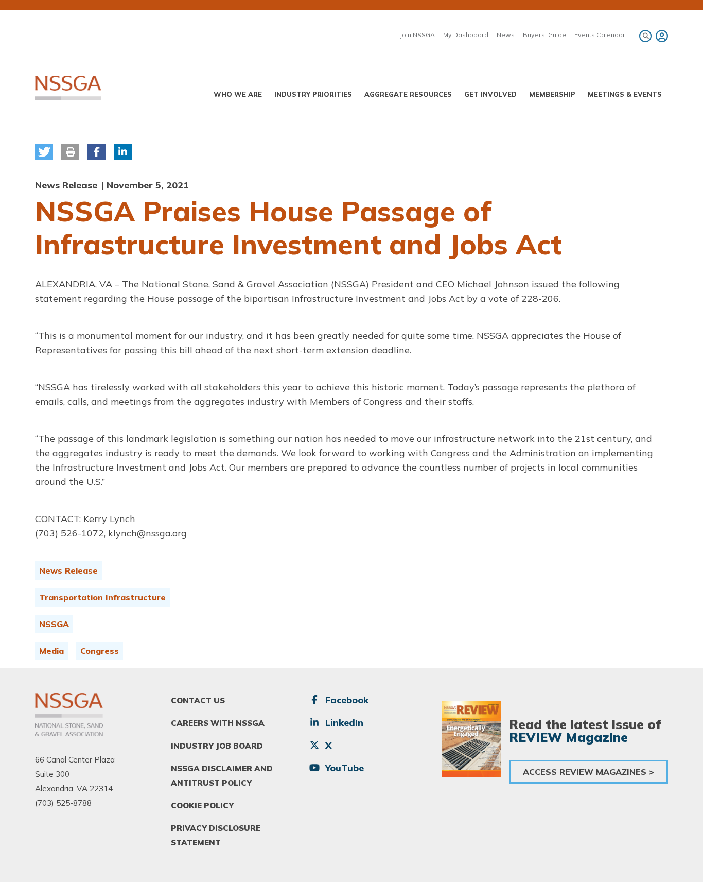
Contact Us (198, 700)
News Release (68, 570)
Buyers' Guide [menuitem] (544, 35)
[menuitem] (660, 36)
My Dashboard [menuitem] (465, 35)
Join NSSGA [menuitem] (417, 35)
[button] (44, 152)
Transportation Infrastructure (102, 597)
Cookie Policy (202, 805)
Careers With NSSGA (218, 723)
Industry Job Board (217, 746)
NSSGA (54, 624)
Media (51, 651)
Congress (99, 651)
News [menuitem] (506, 35)
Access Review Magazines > (588, 772)
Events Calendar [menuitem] (599, 35)
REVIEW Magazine (568, 737)
